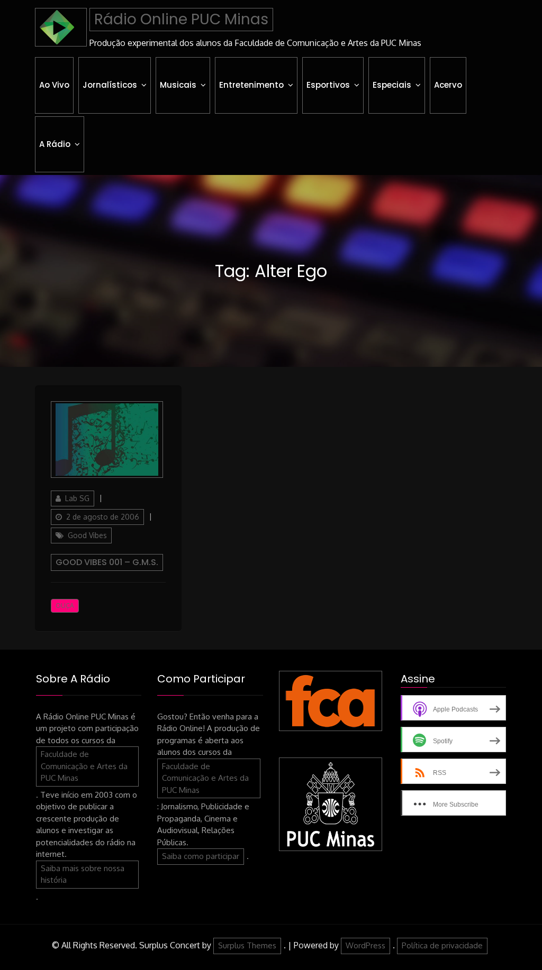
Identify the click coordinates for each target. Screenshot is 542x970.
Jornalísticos (110, 84)
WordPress (365, 945)
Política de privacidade (442, 945)
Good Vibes (87, 535)
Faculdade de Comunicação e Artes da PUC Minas (84, 766)
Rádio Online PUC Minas (181, 19)
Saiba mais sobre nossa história (82, 874)
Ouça (65, 605)
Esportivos (328, 84)
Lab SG (77, 498)
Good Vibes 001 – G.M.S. (107, 562)
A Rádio (54, 144)
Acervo (448, 84)
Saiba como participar (200, 856)
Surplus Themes (247, 945)
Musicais (178, 84)
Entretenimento (251, 84)
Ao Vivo (54, 84)
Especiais (392, 84)
